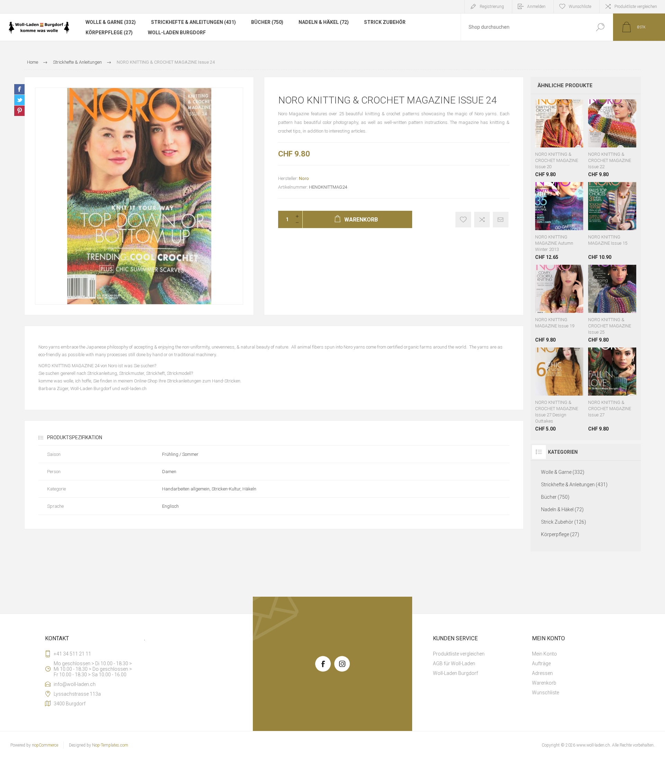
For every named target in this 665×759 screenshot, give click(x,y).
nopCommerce (45, 745)
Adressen (542, 673)
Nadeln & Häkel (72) (324, 22)
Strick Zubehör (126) (563, 522)
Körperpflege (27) (109, 32)
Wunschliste (554, 130)
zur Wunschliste (463, 219)
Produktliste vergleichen (635, 6)
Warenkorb (544, 130)
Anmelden (536, 6)
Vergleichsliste (482, 219)
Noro (304, 178)
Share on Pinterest (19, 111)
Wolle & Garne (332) (111, 22)
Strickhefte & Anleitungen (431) (193, 22)
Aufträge (541, 663)
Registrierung (492, 6)
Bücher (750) (267, 22)
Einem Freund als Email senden (500, 219)
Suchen (600, 27)
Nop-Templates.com (110, 745)
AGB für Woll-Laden (454, 663)
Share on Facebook (19, 89)
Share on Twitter (19, 100)
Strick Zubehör (385, 22)
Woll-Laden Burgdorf (177, 32)
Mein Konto (544, 654)
